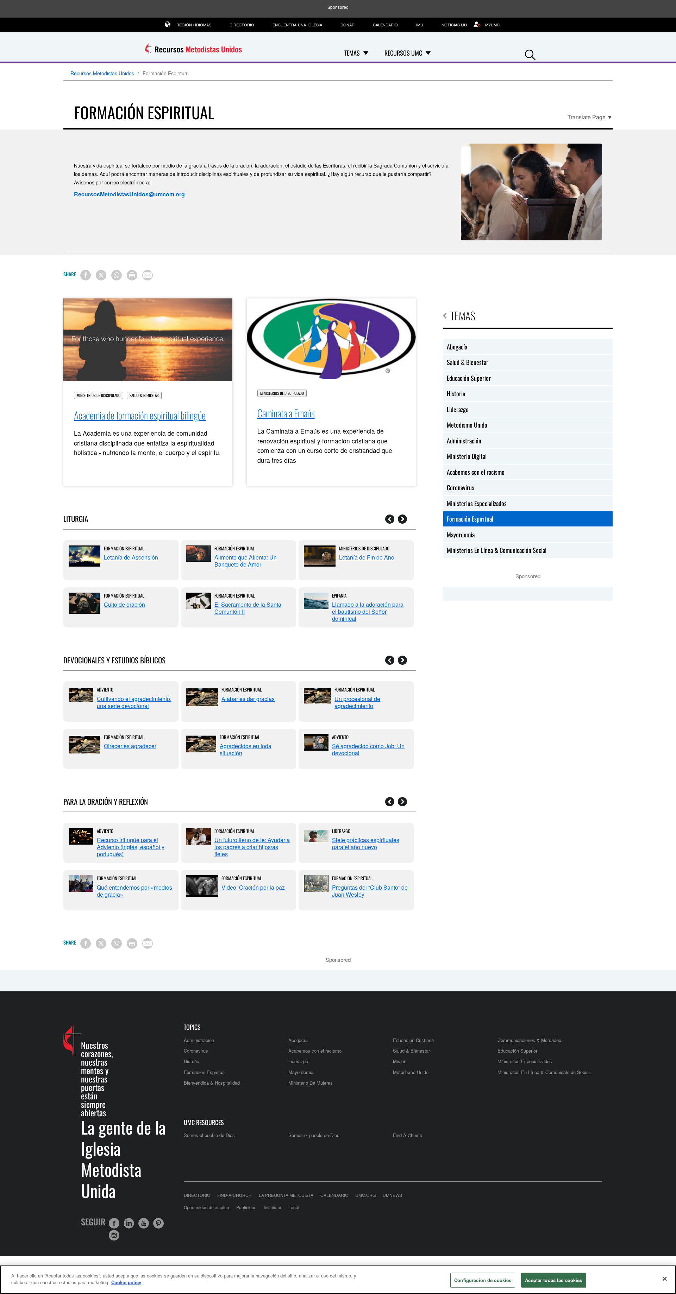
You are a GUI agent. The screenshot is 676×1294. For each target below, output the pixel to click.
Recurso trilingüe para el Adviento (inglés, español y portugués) (130, 847)
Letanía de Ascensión (131, 557)
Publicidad (246, 1207)
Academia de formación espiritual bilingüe (140, 415)
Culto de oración (124, 604)
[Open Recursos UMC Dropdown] (428, 52)
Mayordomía (461, 534)
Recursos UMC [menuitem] (403, 52)
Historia (456, 393)
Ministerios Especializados (477, 503)
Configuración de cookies (482, 1280)
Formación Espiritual (124, 548)
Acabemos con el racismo (476, 471)
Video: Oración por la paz (253, 887)
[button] (530, 53)
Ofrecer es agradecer (130, 746)
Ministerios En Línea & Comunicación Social (496, 550)
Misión (399, 1061)
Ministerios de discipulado (98, 395)
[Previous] (389, 519)
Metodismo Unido (467, 424)
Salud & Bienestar (144, 395)
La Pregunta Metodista (286, 1195)
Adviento (105, 689)
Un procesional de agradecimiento (357, 702)
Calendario (385, 24)
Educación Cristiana (413, 1040)
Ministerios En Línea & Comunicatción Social (543, 1072)
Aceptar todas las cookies (553, 1280)
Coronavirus (460, 487)
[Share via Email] (147, 275)
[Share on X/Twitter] (101, 275)
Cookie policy (126, 1282)
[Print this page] (132, 275)
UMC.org (365, 1195)
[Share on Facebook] (85, 275)
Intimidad (272, 1207)
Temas (462, 315)
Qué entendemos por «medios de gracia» (134, 890)
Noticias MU (454, 24)
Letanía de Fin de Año (366, 557)
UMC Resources (204, 1122)
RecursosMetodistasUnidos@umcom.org (129, 194)
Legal (293, 1207)
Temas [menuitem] (352, 52)
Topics (192, 1027)
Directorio (242, 24)
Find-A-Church (407, 1135)
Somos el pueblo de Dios (209, 1135)
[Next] (402, 519)
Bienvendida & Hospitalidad (212, 1082)
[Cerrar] (664, 1278)
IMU (419, 24)
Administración (464, 440)
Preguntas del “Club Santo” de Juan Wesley (370, 890)
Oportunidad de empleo (206, 1207)
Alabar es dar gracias (248, 699)
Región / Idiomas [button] (193, 24)
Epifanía (339, 595)
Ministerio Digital (467, 456)
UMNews (392, 1195)
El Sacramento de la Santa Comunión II (247, 608)
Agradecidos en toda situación (245, 749)
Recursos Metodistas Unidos (102, 73)
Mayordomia (300, 1072)
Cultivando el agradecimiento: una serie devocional (134, 702)
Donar (347, 24)
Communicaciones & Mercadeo (529, 1040)
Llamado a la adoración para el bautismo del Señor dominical (367, 611)
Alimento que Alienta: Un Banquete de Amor (245, 560)
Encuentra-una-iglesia (297, 24)
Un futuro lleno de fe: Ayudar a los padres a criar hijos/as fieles (252, 847)
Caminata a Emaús (286, 413)
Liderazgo (341, 830)
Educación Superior (469, 378)
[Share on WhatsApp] (116, 275)
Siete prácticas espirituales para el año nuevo (365, 843)
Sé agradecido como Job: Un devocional (368, 749)
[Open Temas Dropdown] (365, 52)
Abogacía (457, 346)
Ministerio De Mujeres (310, 1082)
